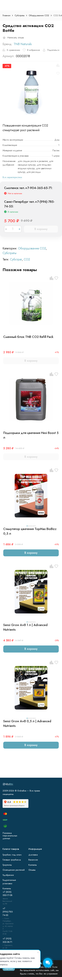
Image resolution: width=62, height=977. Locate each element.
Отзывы (31, 869)
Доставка (33, 854)
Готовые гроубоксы (12, 859)
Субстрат (16, 259)
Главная (6, 15)
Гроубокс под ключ (12, 854)
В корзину (41, 229)
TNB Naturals (23, 44)
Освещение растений (14, 869)
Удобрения (8, 875)
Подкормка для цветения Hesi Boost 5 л (31, 435)
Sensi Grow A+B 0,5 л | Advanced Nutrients (27, 723)
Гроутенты (7, 864)
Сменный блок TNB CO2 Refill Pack (28, 337)
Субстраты (19, 15)
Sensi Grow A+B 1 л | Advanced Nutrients (25, 627)
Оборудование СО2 (39, 15)
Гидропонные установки (9, 881)
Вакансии (33, 859)
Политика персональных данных (10, 835)
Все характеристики (12, 177)
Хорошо (8, 968)
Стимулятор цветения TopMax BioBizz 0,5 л (29, 531)
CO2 (27, 259)
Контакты (32, 864)
